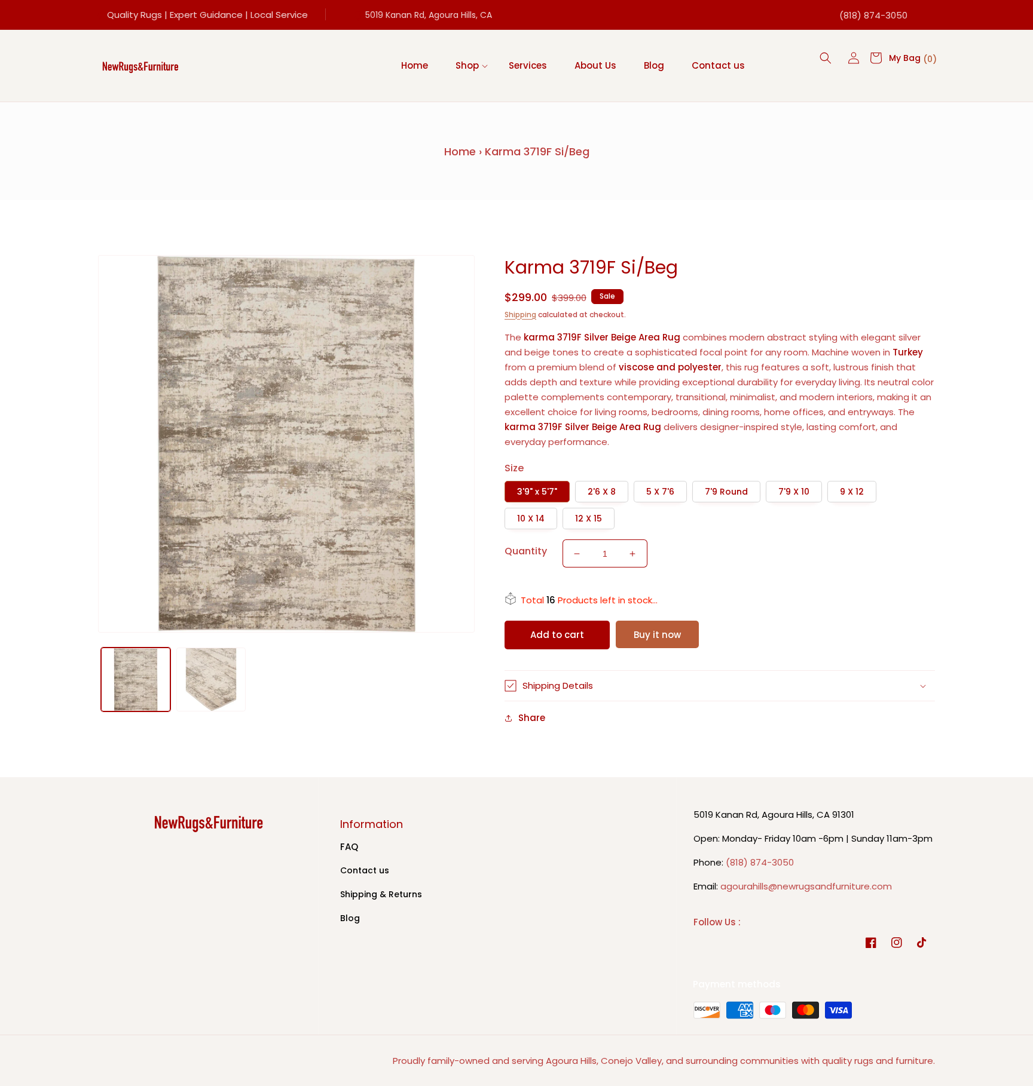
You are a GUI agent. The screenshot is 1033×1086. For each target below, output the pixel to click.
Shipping (520, 314)
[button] (468, 66)
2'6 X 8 (602, 492)
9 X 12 (852, 492)
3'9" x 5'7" (537, 492)
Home (460, 151)
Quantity (526, 551)
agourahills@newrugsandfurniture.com (806, 886)
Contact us (364, 870)
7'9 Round (726, 492)
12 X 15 (588, 518)
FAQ (349, 846)
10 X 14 (531, 518)
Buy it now (657, 634)
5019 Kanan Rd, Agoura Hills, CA (428, 15)
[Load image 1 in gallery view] (135, 680)
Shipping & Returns (381, 894)
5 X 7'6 (660, 492)
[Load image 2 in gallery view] (211, 680)
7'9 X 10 (793, 492)
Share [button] (531, 717)
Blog (350, 918)
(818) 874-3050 (873, 15)
